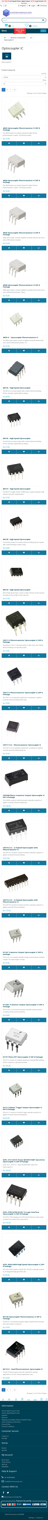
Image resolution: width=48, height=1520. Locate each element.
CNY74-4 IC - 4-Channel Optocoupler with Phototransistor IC (20, 901)
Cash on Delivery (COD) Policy (11, 1422)
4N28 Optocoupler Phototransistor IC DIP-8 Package (21, 181)
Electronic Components (18, 38)
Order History (6, 1462)
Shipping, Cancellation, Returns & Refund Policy (16, 1420)
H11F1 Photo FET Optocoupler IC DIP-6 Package (23, 1057)
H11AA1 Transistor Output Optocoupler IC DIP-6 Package (23, 1005)
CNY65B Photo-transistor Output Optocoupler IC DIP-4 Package (24, 796)
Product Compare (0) (8, 70)
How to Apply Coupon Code (11, 1411)
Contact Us (5, 1436)
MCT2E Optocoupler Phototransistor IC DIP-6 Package (22, 1318)
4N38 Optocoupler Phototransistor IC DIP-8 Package (21, 286)
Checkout (43, 5)
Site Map (4, 1438)
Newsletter (5, 1467)
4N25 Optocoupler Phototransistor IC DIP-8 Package (21, 129)
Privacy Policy (6, 1424)
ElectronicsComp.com (12, 1514)
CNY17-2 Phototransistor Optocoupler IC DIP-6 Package (23, 641)
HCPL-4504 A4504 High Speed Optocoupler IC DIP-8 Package (24, 1265)
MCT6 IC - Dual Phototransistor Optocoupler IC (23, 1369)
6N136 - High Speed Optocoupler (17, 438)
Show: (44, 80)
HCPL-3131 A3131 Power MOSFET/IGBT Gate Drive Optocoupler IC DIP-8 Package (24, 1161)
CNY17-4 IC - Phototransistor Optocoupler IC (22, 745)
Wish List (4, 1464)
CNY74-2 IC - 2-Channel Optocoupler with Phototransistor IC (20, 848)
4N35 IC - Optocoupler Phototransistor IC (20, 337)
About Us (5, 1417)
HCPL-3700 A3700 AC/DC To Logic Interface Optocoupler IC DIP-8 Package (21, 1213)
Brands (4, 1448)
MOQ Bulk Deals (20, 31)
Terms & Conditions (8, 1426)
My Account (5, 1460)
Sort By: (44, 74)
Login (32, 5)
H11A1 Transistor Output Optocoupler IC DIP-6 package (23, 953)
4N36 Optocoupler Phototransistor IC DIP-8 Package (21, 234)
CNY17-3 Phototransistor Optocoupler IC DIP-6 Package (23, 693)
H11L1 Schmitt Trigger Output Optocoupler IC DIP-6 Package (22, 1108)
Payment (4, 1415)
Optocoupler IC (9, 40)
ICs (31, 38)
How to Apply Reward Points (11, 1413)
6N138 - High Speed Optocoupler (17, 539)
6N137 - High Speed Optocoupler (17, 489)
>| (14, 90)
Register (23, 5)
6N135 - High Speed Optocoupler (17, 388)
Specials (4, 1450)
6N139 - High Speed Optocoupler (17, 590)
